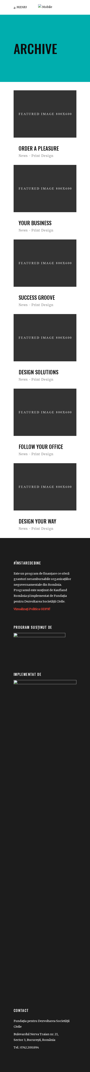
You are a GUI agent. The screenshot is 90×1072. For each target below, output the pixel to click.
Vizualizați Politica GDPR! (32, 609)
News (23, 156)
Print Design (42, 156)
